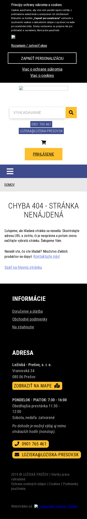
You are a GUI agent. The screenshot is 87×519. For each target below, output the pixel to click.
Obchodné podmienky (29, 319)
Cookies (54, 484)
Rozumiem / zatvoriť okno (29, 45)
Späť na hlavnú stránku (23, 267)
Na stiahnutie (23, 327)
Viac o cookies (42, 75)
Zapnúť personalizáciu (42, 58)
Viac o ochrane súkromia (42, 69)
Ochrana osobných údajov (28, 484)
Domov (9, 185)
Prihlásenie (43, 154)
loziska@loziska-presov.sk (41, 131)
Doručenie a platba (27, 311)
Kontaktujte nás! (46, 256)
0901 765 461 (41, 124)
